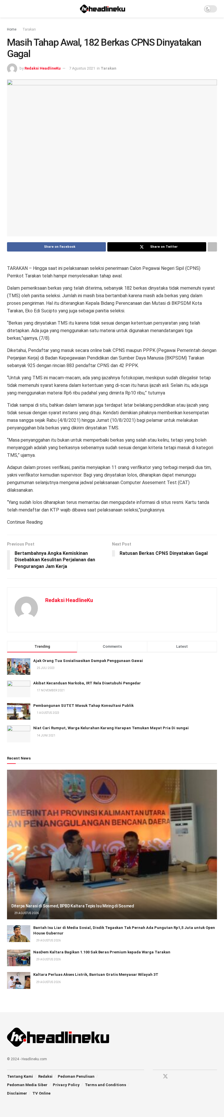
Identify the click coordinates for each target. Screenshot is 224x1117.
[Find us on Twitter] (165, 1076)
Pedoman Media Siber (27, 1085)
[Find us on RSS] (186, 1076)
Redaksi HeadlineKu (42, 68)
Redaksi (45, 1076)
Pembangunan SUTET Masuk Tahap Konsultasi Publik (83, 705)
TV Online (41, 1093)
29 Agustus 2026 (26, 913)
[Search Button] (195, 8)
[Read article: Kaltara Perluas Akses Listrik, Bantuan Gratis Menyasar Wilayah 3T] (18, 980)
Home (11, 29)
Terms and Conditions (105, 1085)
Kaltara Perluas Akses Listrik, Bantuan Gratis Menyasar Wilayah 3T (95, 974)
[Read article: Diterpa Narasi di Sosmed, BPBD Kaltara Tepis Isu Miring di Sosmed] (112, 845)
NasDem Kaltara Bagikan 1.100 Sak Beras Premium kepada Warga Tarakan (101, 952)
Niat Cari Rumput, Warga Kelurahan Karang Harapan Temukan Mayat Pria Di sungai (111, 728)
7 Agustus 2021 (82, 68)
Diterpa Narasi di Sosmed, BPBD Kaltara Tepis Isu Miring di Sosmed (72, 906)
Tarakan (29, 29)
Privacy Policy (66, 1085)
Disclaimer (17, 1093)
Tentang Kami (20, 1076)
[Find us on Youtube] (176, 1076)
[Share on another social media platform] (212, 247)
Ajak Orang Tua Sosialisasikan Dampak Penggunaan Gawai (88, 660)
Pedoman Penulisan (76, 1076)
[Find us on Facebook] (155, 1076)
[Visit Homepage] (102, 9)
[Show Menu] (9, 8)
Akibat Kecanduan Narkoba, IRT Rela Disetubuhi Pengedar (87, 683)
